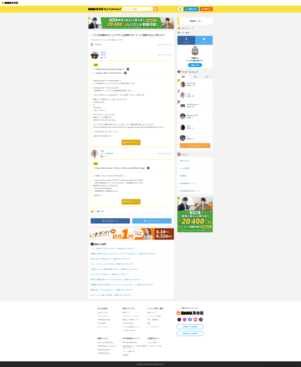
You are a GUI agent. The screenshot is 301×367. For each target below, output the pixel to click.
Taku (188, 126)
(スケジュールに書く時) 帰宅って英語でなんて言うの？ (111, 295)
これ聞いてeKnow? (129, 330)
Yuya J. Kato (191, 83)
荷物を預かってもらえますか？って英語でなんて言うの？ (112, 290)
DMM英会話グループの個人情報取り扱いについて (134, 347)
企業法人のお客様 (190, 326)
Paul (188, 94)
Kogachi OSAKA (192, 115)
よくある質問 (185, 168)
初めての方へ (185, 161)
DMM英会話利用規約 (130, 342)
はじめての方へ (103, 312)
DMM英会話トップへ (188, 183)
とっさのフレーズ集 (154, 346)
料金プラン (126, 312)
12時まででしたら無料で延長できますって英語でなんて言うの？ (115, 269)
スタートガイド (103, 316)
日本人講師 (101, 323)
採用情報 (126, 355)
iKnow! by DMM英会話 (105, 342)
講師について (151, 312)
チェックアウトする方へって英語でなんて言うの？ (110, 274)
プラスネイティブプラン (131, 316)
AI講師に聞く (192, 9)
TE (187, 136)
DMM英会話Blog (103, 353)
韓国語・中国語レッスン (131, 320)
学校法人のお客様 (190, 333)
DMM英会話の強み (104, 320)
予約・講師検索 (152, 320)
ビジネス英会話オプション (132, 327)
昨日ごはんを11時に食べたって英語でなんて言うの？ (110, 259)
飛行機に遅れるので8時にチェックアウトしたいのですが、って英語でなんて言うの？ (122, 285)
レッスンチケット (153, 327)
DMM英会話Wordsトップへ (190, 191)
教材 (148, 323)
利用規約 (183, 176)
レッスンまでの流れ (154, 316)
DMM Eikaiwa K (192, 104)
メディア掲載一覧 (129, 351)
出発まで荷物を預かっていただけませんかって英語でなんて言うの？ (116, 279)
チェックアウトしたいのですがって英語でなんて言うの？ (112, 264)
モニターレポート (104, 327)
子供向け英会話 (128, 323)
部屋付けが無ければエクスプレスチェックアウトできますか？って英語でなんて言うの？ (123, 253)
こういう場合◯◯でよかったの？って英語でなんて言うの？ (113, 248)
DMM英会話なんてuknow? (107, 346)
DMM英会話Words (104, 350)
